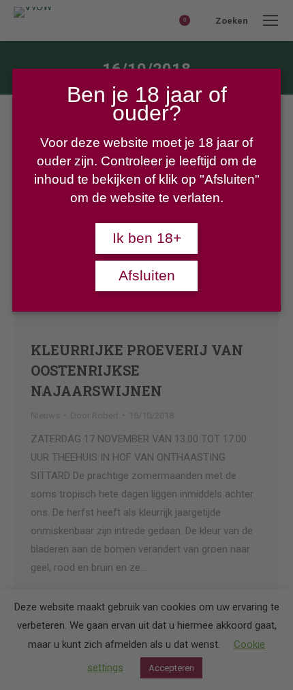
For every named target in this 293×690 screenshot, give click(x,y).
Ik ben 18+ (146, 238)
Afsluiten (147, 275)
